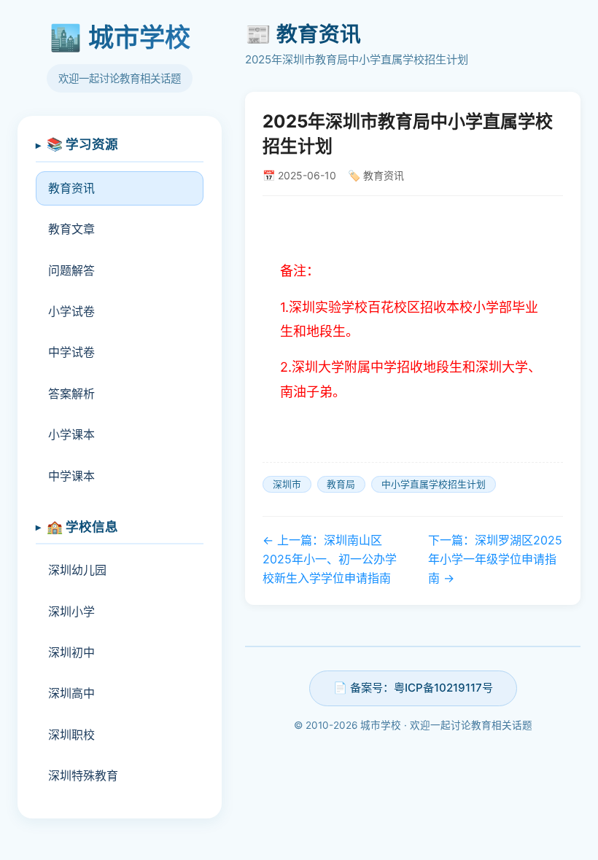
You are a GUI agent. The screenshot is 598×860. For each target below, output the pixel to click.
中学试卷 (71, 352)
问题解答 (71, 270)
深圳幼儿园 (77, 570)
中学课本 (71, 476)
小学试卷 (71, 311)
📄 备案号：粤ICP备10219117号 (413, 688)
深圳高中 (71, 693)
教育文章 (71, 229)
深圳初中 (71, 652)
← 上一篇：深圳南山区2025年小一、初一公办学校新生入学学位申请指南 (330, 559)
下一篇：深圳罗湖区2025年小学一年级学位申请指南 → (495, 559)
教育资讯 (71, 188)
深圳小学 (71, 611)
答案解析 (71, 393)
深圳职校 (71, 734)
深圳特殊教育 (83, 775)
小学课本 (71, 434)
